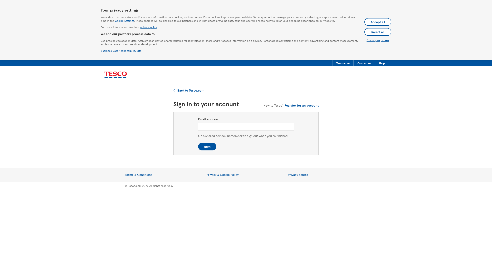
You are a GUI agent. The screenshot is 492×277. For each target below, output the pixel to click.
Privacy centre (298, 174)
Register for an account (301, 105)
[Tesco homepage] (115, 75)
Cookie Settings (124, 21)
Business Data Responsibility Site (121, 51)
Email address (208, 119)
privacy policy (148, 27)
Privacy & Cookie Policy (222, 174)
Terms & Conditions (138, 174)
